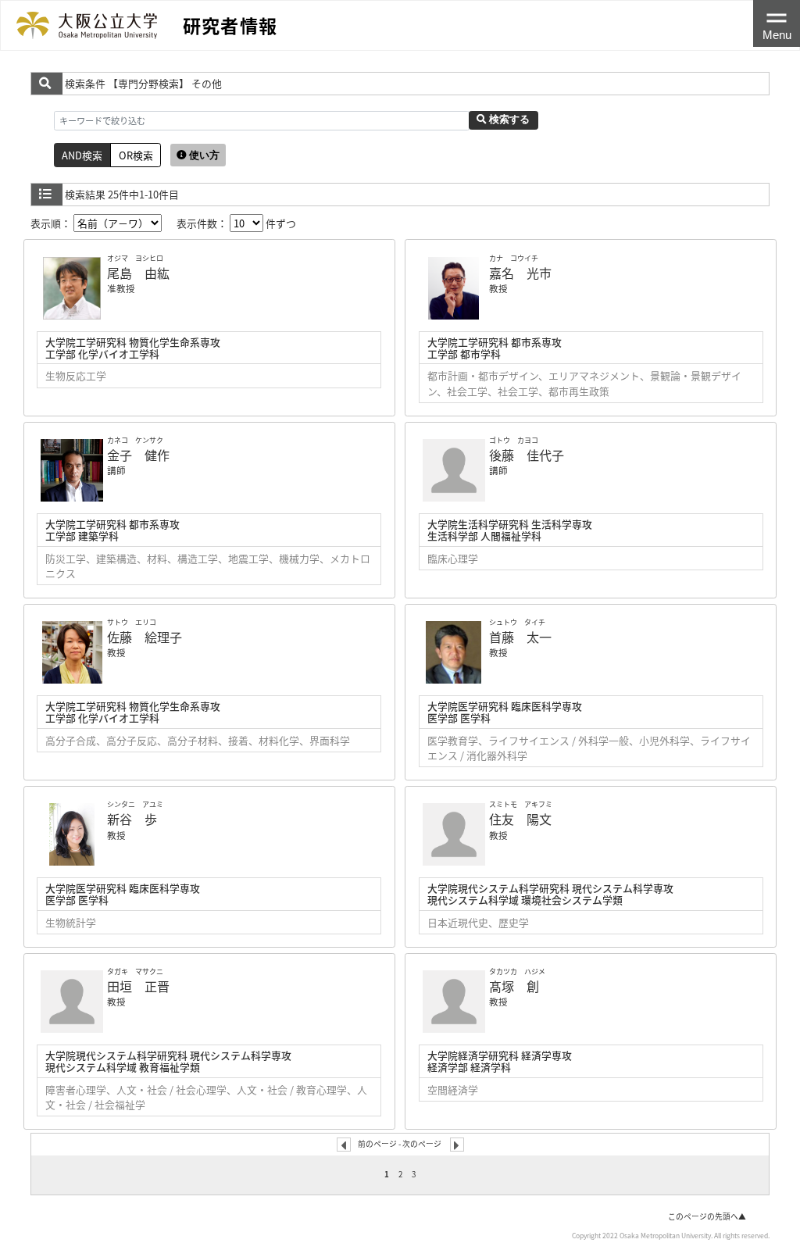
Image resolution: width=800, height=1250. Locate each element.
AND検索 (82, 155)
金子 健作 (138, 454)
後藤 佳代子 (526, 454)
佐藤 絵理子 (144, 636)
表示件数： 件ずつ (236, 223)
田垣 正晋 (138, 986)
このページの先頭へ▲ (707, 1216)
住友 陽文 (520, 818)
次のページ (421, 1143)
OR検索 (136, 155)
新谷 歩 (132, 818)
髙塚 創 (514, 986)
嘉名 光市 (520, 272)
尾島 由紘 (138, 272)
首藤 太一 (520, 636)
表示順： (51, 223)
